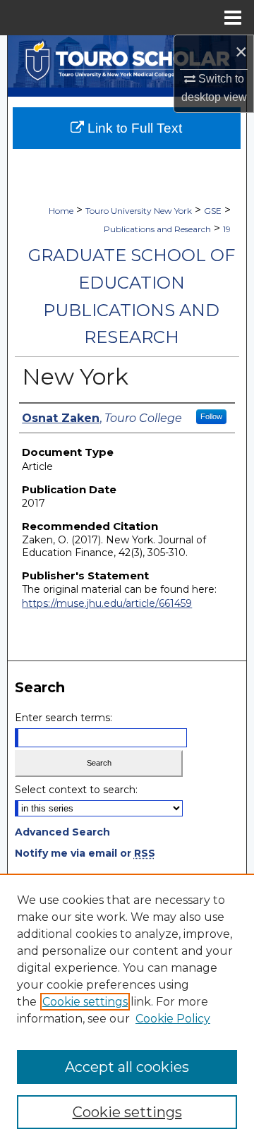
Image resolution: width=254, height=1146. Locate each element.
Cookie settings (85, 1001)
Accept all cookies (127, 1066)
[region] (127, 1010)
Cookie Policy (172, 1018)
